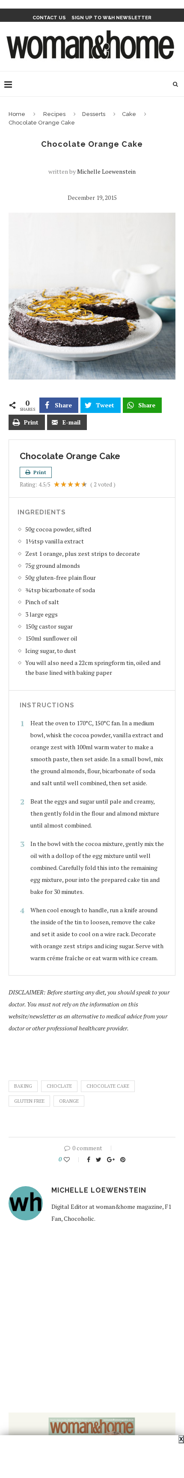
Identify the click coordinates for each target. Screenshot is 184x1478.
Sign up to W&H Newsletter (111, 18)
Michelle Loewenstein (106, 171)
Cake (129, 114)
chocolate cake (107, 1086)
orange (69, 1101)
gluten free (29, 1101)
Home (17, 114)
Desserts (93, 114)
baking (23, 1086)
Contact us (49, 18)
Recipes (54, 114)
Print (39, 472)
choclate (59, 1086)
